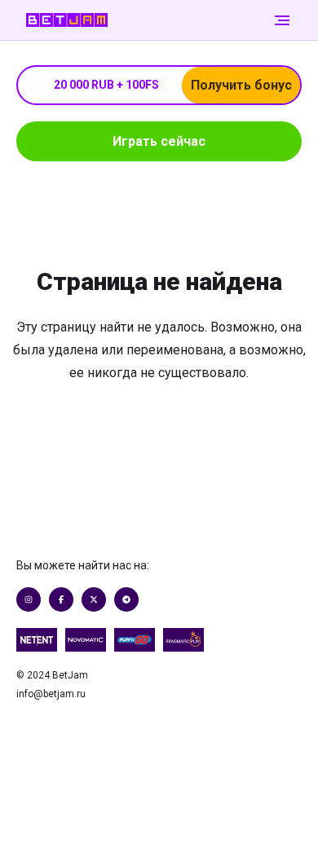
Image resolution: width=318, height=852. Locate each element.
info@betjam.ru (51, 694)
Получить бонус (241, 85)
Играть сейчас (159, 141)
